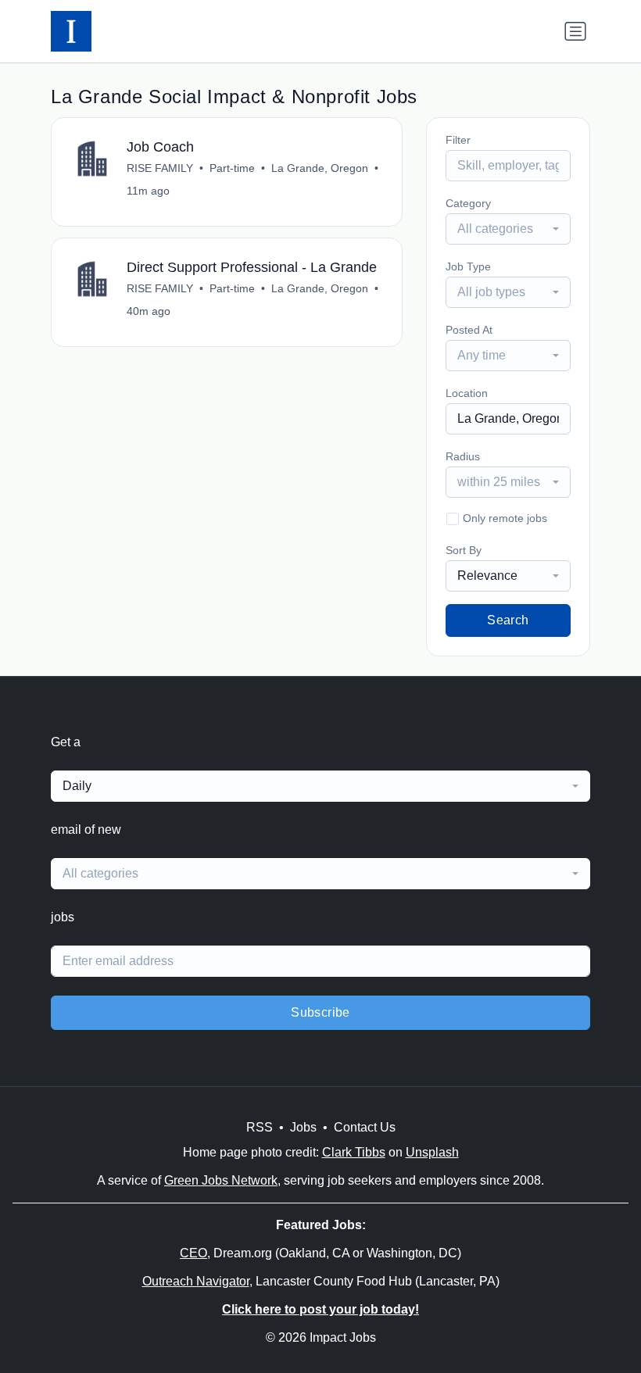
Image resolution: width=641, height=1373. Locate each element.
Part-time (232, 168)
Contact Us (365, 1127)
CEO (193, 1253)
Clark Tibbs (353, 1152)
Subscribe (320, 1012)
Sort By (464, 550)
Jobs (303, 1127)
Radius (463, 456)
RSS (259, 1127)
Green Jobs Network (221, 1180)
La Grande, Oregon (319, 168)
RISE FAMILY (160, 168)
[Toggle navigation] (575, 31)
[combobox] (508, 229)
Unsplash (432, 1152)
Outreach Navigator (195, 1281)
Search (507, 620)
